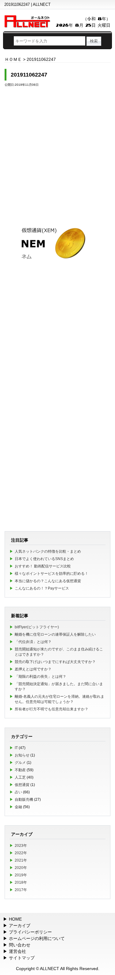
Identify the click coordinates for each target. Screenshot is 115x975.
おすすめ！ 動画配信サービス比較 (43, 566)
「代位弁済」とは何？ (33, 642)
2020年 (21, 868)
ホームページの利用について (37, 938)
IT (16, 748)
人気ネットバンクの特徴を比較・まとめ (48, 551)
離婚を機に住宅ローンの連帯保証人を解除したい (55, 634)
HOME (15, 919)
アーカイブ (19, 925)
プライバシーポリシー (30, 932)
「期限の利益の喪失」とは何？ (40, 676)
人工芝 (20, 777)
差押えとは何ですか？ (33, 669)
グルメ (20, 762)
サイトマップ (22, 957)
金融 (18, 807)
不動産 (20, 770)
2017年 (21, 890)
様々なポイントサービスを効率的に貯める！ (51, 573)
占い (18, 792)
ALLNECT (49, 968)
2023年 (21, 845)
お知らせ (22, 755)
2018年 (21, 882)
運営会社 (17, 951)
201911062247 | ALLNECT (27, 4)
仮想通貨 (22, 785)
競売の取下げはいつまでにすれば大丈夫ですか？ (55, 662)
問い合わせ (19, 944)
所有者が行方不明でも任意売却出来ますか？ (51, 709)
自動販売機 (24, 799)
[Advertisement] (57, 149)
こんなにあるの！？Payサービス (42, 588)
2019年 (21, 875)
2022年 (21, 853)
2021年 (21, 860)
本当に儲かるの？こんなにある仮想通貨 (48, 581)
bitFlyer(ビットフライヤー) (37, 627)
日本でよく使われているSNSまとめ (44, 559)
